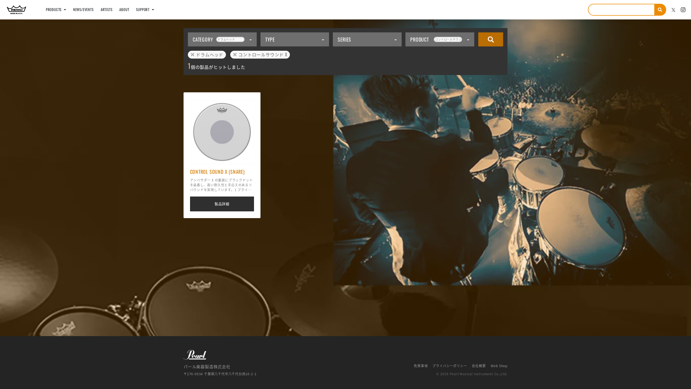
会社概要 (479, 365)
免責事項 (421, 365)
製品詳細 (222, 203)
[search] (660, 10)
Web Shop (499, 365)
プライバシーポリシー (449, 365)
